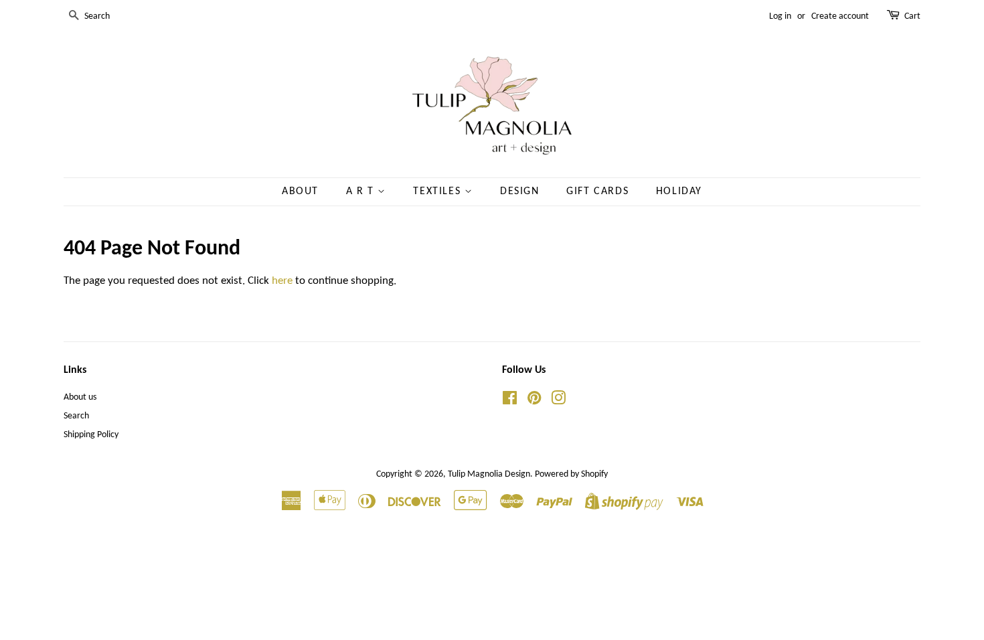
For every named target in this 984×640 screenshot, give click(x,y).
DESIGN (520, 191)
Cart (912, 16)
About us (80, 397)
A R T (362, 191)
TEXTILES (438, 191)
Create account (840, 16)
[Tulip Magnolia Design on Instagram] (558, 401)
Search (76, 416)
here (282, 281)
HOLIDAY (679, 191)
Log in (780, 16)
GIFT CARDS (597, 191)
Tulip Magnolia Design (489, 474)
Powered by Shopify (571, 474)
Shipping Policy (91, 435)
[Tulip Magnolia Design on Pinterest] (534, 401)
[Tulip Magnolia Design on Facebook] (509, 401)
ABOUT (300, 191)
